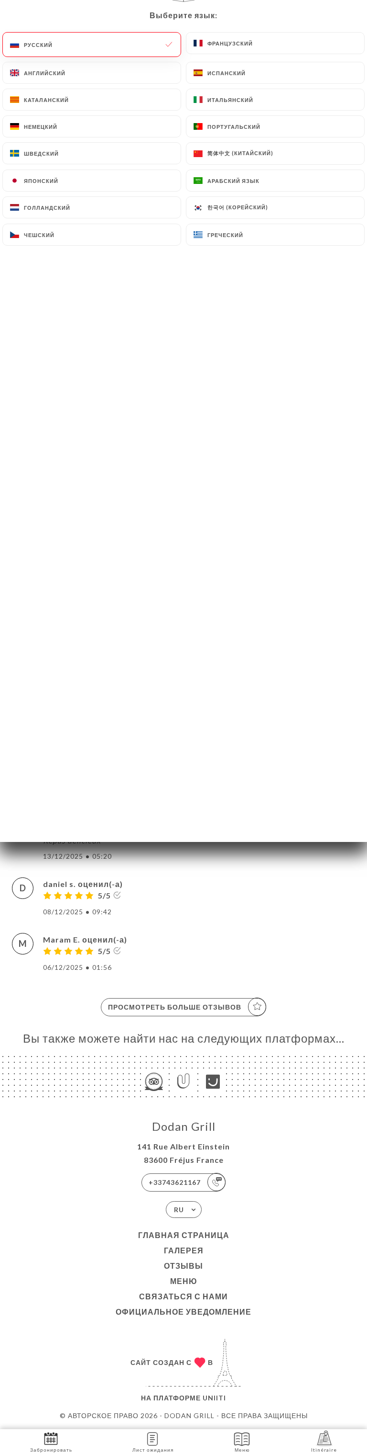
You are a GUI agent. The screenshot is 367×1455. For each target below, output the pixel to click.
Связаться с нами (183, 1296)
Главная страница (183, 1234)
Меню (183, 1280)
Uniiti (214, 1398)
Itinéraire (324, 1450)
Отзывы (183, 1265)
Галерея (184, 1250)
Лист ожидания (152, 1450)
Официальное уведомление (183, 1311)
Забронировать (51, 1450)
